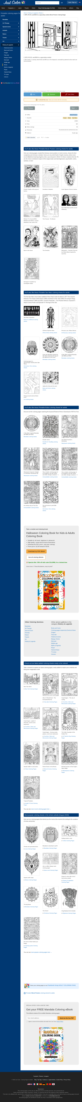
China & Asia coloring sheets (50, 332)
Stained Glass (55, 650)
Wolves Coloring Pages (31, 880)
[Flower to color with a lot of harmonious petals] (70, 874)
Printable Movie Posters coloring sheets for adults (56, 149)
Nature (27, 635)
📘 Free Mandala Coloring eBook (10, 83)
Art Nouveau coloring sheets (69, 332)
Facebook (35, 1076)
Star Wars (74, 118)
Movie (40, 13)
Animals (27, 632)
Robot (69, 118)
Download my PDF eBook (36, 551)
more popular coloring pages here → (41, 952)
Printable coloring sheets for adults (40, 993)
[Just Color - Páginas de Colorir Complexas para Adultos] (47, 1084)
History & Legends (33, 13)
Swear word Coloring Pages (51, 870)
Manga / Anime (55, 639)
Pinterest (41, 1076)
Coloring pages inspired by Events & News (63, 630)
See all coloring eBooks (35, 557)
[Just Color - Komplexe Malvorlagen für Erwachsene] (44, 1084)
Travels (27, 637)
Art (26, 639)
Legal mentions (51, 1079)
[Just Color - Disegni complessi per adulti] (37, 1084)
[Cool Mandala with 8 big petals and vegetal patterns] (32, 902)
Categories (11, 8)
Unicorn (53, 654)
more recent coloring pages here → (41, 809)
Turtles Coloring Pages (68, 840)
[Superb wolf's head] (32, 875)
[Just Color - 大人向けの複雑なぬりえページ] (53, 1084)
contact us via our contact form (33, 1095)
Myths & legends (56, 645)
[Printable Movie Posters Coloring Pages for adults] (25, 993)
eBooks (71, 8)
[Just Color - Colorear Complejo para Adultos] (40, 1084)
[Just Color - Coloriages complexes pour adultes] (34, 1084)
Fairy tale (54, 634)
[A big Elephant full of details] (70, 908)
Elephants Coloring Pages (69, 913)
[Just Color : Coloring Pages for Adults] (14, 2)
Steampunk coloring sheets (68, 443)
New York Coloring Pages (31, 689)
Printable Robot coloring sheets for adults (53, 407)
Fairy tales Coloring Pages (50, 702)
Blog (77, 8)
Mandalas (28, 626)
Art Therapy (28, 628)
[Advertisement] (51, 76)
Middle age (54, 643)
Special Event (29, 630)
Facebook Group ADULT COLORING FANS (62, 985)
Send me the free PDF (67, 1018)
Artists (33, 8)
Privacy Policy (60, 1021)
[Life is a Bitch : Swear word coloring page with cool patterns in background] (51, 864)
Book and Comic (56, 628)
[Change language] (79, 2)
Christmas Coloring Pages (50, 913)
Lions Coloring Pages (30, 849)
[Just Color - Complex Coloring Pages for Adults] (29, 1084)
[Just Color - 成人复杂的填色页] (50, 1084)
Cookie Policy (59, 1079)
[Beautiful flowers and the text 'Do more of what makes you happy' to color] (32, 939)
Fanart (64, 118)
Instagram (46, 1076)
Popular (27, 8)
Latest (19, 8)
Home (3, 8)
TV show (53, 652)
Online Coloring (62, 8)
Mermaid (53, 641)
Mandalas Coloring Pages (50, 848)
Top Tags (39, 1079)
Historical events (56, 637)
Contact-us (45, 1079)
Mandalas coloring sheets (49, 359)
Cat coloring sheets (28, 399)
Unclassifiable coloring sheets (50, 477)
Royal (53, 647)
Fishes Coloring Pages (30, 769)
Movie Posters (73, 114)
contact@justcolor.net (54, 1095)
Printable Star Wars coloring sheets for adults (54, 292)
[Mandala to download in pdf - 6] (51, 843)
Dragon (53, 632)
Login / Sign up (72, 2)
